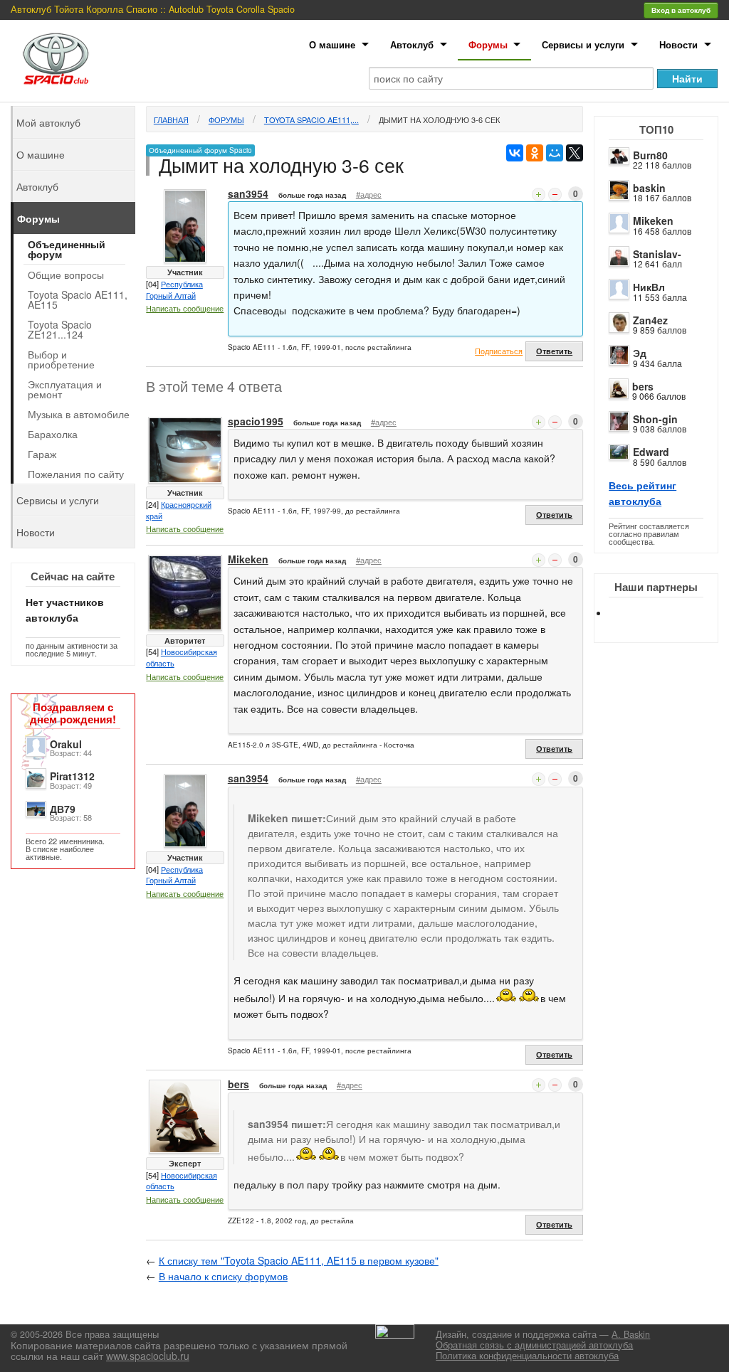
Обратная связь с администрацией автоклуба (534, 1345)
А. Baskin (631, 1334)
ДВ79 (62, 809)
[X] (574, 152)
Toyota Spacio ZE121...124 (60, 329)
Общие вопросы (66, 274)
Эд (639, 353)
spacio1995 (255, 421)
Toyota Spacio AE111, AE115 (77, 299)
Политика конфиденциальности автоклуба (527, 1355)
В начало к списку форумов (223, 1276)
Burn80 (650, 155)
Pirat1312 (72, 776)
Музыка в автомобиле (79, 414)
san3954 (248, 193)
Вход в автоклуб (680, 10)
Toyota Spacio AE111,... (311, 119)
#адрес (369, 194)
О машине (332, 44)
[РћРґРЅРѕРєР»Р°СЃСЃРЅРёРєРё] (534, 152)
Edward (651, 452)
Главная (171, 119)
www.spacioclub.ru (147, 1356)
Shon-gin (655, 419)
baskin (649, 188)
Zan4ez (650, 320)
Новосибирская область (181, 657)
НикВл (649, 287)
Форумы (488, 44)
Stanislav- (657, 254)
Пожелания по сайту (76, 474)
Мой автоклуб (48, 122)
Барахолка (53, 434)
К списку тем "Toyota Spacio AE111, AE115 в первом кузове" (299, 1260)
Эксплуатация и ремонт (65, 389)
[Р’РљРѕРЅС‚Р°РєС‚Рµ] (514, 152)
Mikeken (653, 220)
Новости (678, 44)
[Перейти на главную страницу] (56, 58)
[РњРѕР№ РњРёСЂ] (554, 152)
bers (643, 386)
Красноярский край (178, 510)
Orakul (66, 744)
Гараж (42, 454)
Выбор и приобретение (61, 359)
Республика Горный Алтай (174, 289)
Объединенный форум (66, 249)
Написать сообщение (185, 308)
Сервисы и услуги (583, 44)
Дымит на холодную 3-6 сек (439, 119)
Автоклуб (412, 44)
